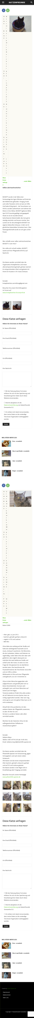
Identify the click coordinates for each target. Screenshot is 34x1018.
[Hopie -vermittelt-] (6, 473)
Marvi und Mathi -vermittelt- (21, 451)
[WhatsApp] (8, 10)
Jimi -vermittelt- (17, 461)
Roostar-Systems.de (11, 988)
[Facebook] (3, 10)
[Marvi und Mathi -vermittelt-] (6, 453)
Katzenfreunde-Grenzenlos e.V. (20, 1011)
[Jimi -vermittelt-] (6, 463)
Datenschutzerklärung (11, 405)
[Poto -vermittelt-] (6, 443)
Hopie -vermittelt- (17, 471)
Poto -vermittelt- (17, 441)
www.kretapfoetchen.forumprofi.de (14, 292)
